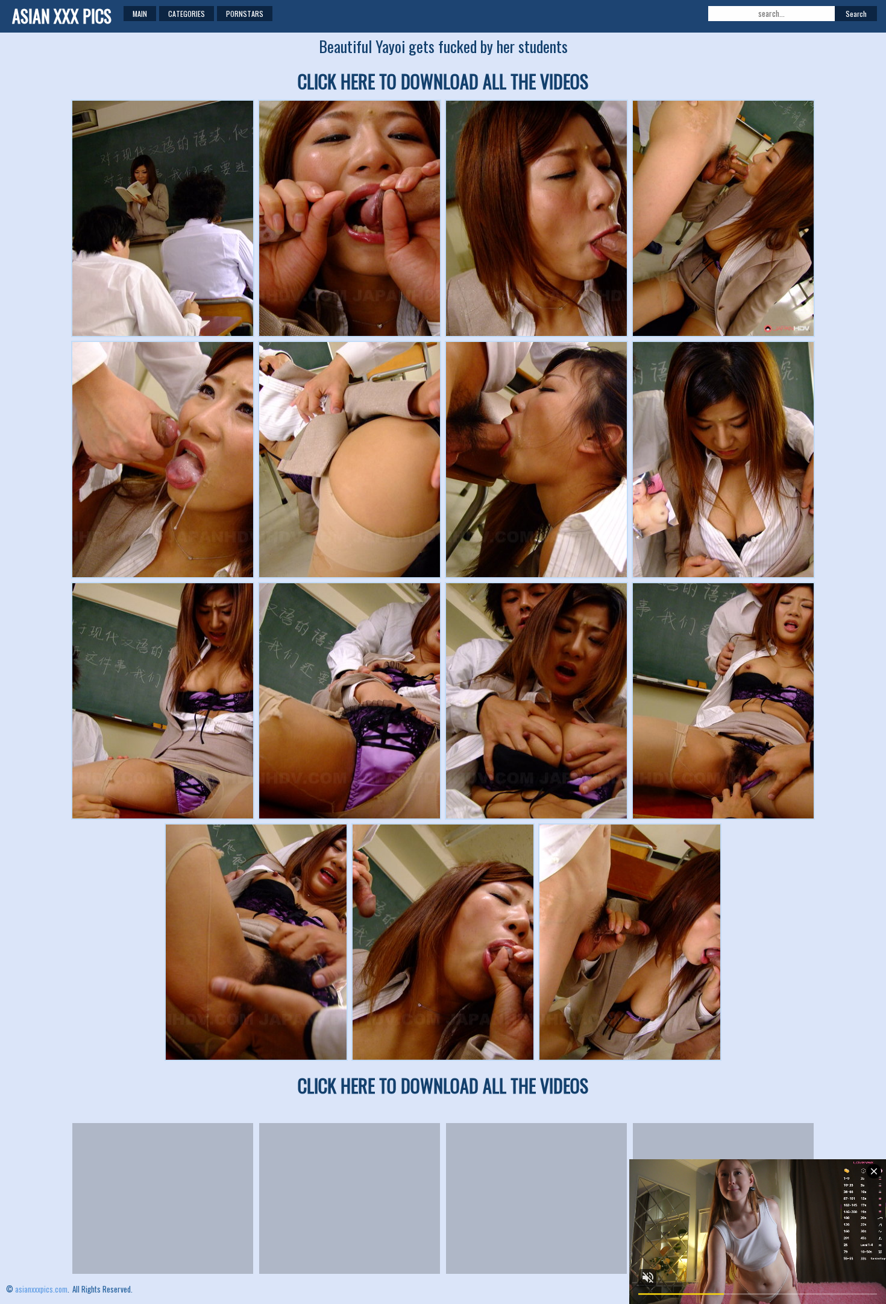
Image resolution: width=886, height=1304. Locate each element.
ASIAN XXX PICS (62, 16)
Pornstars (244, 13)
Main (140, 13)
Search (856, 13)
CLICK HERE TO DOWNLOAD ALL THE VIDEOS (443, 81)
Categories (186, 13)
